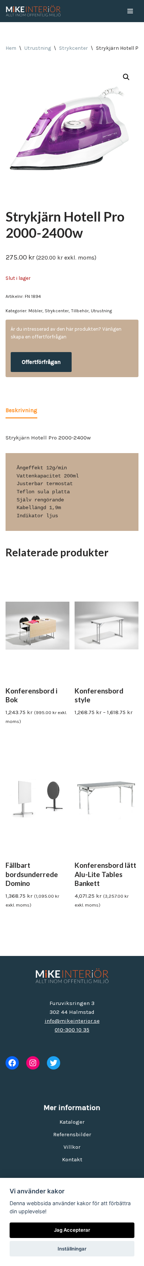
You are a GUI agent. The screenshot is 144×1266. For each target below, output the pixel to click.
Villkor (72, 1147)
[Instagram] (33, 1063)
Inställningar (72, 1249)
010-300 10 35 (72, 1029)
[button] (126, 77)
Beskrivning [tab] (21, 410)
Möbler (35, 310)
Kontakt (72, 1159)
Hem (11, 48)
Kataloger (72, 1122)
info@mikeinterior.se (72, 1021)
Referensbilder (72, 1134)
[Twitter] (53, 1063)
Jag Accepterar (72, 1230)
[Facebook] (12, 1063)
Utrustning (37, 48)
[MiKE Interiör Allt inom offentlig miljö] (33, 11)
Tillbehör (80, 310)
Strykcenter (73, 48)
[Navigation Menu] (130, 11)
